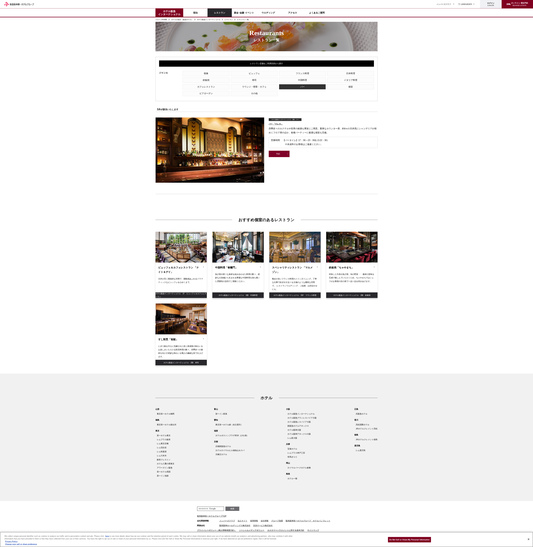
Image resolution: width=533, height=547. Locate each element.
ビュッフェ (254, 73)
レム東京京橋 (163, 443)
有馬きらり (292, 457)
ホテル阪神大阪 (294, 430)
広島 (356, 409)
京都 (216, 441)
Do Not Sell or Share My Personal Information (409, 540)
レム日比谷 (162, 447)
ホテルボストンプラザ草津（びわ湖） (231, 435)
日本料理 (350, 73)
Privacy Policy (11, 541)
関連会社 (201, 525)
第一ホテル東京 (163, 435)
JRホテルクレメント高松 (367, 429)
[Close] (529, 539)
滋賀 (216, 431)
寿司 (254, 80)
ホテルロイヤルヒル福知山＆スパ (230, 450)
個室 (350, 87)
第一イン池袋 (163, 476)
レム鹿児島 (360, 450)
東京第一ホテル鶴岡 (165, 414)
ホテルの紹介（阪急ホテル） (182, 19)
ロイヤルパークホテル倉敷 (299, 468)
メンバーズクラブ (443, 4)
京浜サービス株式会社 (263, 525)
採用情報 (254, 521)
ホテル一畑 (292, 478)
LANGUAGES (466, 4)
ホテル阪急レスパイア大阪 (299, 422)
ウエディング (268, 12)
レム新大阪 (292, 438)
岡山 (288, 463)
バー (302, 87)
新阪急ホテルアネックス (298, 426)
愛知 (216, 420)
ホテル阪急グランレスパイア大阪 (302, 418)
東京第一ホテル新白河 (166, 425)
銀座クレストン (163, 460)
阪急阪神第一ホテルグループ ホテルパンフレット (308, 521)
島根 (288, 474)
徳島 (356, 435)
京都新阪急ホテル (223, 446)
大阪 (288, 409)
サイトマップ (313, 530)
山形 (157, 409)
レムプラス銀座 (163, 439)
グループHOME (161, 19)
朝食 (206, 73)
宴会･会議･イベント (244, 12)
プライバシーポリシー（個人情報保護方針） (216, 530)
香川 (356, 420)
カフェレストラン (206, 87)
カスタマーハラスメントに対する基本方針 (285, 530)
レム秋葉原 (162, 451)
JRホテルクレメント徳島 (367, 439)
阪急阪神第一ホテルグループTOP (211, 516)
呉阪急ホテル (361, 414)
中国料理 (302, 80)
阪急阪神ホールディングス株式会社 (234, 525)
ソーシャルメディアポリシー (251, 530)
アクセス (292, 12)
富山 (216, 409)
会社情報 (264, 521)
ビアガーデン (206, 93)
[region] (266, 539)
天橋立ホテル (221, 454)
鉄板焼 (206, 80)
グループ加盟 (277, 521)
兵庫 (288, 444)
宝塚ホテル (292, 449)
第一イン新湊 (221, 414)
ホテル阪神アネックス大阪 (299, 434)
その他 (254, 93)
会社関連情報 (203, 521)
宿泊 (195, 12)
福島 (157, 420)
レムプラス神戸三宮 (296, 453)
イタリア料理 (350, 80)
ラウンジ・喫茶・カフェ (254, 87)
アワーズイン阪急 (164, 468)
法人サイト (242, 521)
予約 (278, 154)
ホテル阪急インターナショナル (169, 13)
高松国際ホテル (362, 425)
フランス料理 (302, 73)
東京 (157, 431)
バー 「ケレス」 (276, 124)
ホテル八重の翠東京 (165, 464)
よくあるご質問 (317, 12)
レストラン (219, 12)
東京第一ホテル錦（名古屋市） (229, 425)
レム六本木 (162, 455)
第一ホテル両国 (163, 472)
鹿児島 (357, 445)
